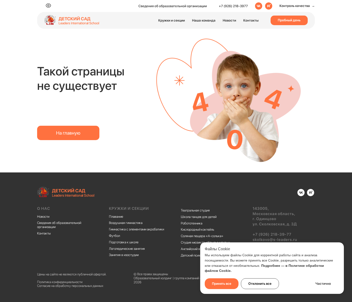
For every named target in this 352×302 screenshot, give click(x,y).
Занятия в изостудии (124, 255)
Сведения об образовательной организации (172, 6)
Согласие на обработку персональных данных (70, 286)
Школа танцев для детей (198, 217)
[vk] (258, 6)
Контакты (251, 20)
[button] (297, 6)
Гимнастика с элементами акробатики (136, 229)
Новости (229, 20)
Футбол (114, 236)
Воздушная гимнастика (125, 223)
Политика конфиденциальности (59, 282)
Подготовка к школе (123, 242)
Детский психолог (194, 255)
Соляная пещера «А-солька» (202, 236)
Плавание (116, 216)
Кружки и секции (171, 20)
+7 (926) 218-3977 (233, 6)
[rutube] (268, 6)
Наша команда (204, 20)
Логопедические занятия (127, 249)
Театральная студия (195, 210)
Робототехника (191, 223)
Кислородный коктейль (197, 229)
